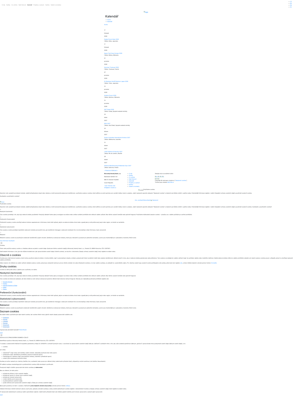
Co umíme (14, 5)
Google (5, 319)
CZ (291, 1)
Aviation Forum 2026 (110, 95)
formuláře (214, 263)
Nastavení (155, 200)
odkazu (68, 385)
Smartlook (6, 325)
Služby (8, 5)
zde (181, 263)
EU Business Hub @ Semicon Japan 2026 (116, 81)
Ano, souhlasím (139, 200)
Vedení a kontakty (56, 5)
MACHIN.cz (170, 182)
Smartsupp (6, 326)
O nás (3, 5)
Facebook (6, 317)
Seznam (5, 323)
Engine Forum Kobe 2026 (111, 39)
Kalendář (29, 5)
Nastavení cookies (181, 180)
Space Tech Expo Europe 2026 (113, 53)
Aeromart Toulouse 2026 (111, 67)
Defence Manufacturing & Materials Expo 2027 (117, 165)
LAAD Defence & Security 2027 (113, 151)
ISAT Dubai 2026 (109, 109)
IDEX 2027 (107, 123)
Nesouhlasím (147, 200)
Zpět (1, 333)
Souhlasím (12, 240)
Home (109, 19)
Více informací (4, 240)
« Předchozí (107, 170)
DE (291, 3)
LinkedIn (5, 321)
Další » (116, 170)
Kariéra (47, 5)
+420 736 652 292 (109, 186)
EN (291, 5)
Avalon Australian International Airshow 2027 (117, 137)
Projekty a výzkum (38, 5)
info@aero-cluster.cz (110, 187)
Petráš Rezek (23, 330)
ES (291, 7)
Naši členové (22, 5)
